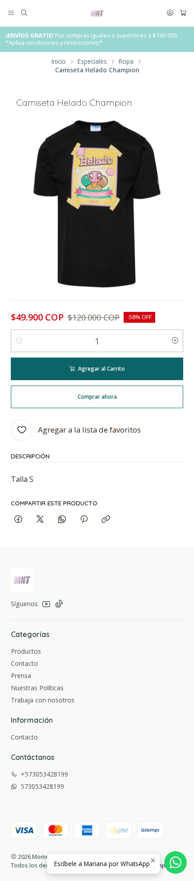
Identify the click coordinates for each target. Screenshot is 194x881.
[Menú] (11, 13)
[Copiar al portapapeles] (105, 520)
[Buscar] (23, 13)
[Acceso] (170, 13)
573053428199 (42, 786)
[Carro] (183, 13)
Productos (26, 651)
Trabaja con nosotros (42, 700)
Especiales (92, 61)
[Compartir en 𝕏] (40, 520)
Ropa (126, 61)
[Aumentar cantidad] (175, 341)
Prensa (21, 675)
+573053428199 (44, 774)
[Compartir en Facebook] (18, 520)
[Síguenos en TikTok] (59, 603)
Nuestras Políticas (37, 687)
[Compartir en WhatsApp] (62, 520)
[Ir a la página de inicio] (97, 13)
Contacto (24, 663)
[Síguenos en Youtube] (46, 603)
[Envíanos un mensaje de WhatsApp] (175, 862)
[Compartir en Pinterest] (84, 520)
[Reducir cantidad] (19, 341)
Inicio (58, 61)
